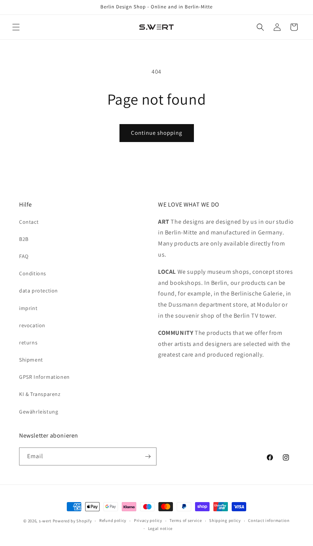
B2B (24, 239)
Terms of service (185, 520)
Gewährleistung (38, 411)
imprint (28, 308)
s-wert (45, 520)
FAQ (24, 256)
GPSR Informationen (44, 376)
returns (28, 342)
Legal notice (160, 528)
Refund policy (112, 520)
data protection (38, 290)
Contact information (268, 520)
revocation (32, 325)
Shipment (31, 359)
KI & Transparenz (40, 394)
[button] (16, 27)
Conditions (32, 273)
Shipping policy (225, 520)
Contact (29, 221)
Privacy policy (148, 520)
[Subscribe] (147, 456)
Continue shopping (156, 132)
